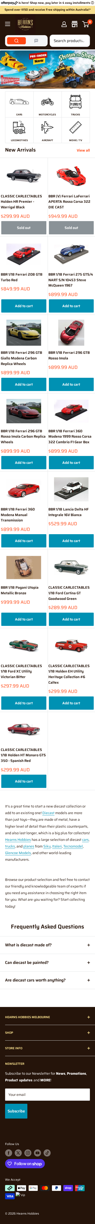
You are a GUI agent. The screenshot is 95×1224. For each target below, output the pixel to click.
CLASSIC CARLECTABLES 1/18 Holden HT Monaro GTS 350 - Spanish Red (23, 755)
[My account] (64, 24)
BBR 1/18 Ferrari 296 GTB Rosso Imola (69, 355)
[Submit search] (83, 40)
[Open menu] (7, 24)
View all (83, 150)
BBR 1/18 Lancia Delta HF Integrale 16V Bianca (68, 512)
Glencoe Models (18, 853)
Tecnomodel (73, 846)
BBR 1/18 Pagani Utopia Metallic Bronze (20, 590)
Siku (47, 846)
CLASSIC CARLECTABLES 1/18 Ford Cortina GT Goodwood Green (69, 593)
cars (85, 839)
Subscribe (16, 1111)
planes (28, 846)
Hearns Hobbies (18, 839)
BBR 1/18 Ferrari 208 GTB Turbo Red (21, 277)
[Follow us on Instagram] (27, 1152)
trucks (10, 846)
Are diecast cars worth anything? (35, 980)
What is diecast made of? (28, 945)
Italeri (57, 846)
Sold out (23, 228)
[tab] (16, 40)
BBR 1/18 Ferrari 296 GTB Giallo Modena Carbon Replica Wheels (21, 358)
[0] (86, 24)
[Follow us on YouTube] (37, 1152)
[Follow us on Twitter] (18, 1152)
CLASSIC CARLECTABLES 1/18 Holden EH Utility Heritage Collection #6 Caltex (69, 674)
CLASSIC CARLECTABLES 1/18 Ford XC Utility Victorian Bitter (21, 671)
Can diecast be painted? (27, 962)
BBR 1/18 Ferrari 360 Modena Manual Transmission (18, 515)
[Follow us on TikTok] (47, 1152)
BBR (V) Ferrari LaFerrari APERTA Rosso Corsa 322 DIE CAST (69, 202)
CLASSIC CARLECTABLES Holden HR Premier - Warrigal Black (21, 202)
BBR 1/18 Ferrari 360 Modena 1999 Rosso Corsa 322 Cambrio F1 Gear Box (69, 436)
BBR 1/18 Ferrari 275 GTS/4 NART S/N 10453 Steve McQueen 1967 (70, 280)
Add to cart (24, 306)
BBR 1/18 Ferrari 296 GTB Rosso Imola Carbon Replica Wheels (23, 436)
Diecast (48, 813)
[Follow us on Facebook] (8, 1152)
